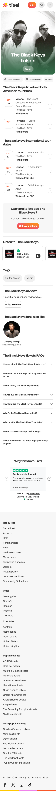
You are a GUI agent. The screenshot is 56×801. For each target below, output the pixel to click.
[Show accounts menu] (50, 5)
